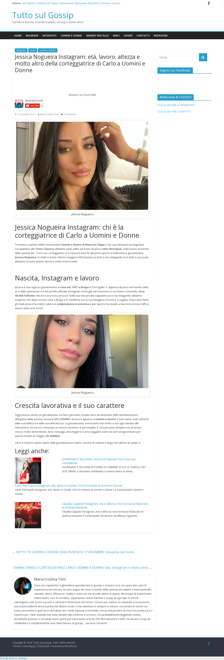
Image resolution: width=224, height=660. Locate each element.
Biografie (32, 35)
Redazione (161, 35)
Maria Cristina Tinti (49, 114)
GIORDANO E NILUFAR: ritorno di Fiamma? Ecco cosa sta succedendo (98, 461)
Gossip (128, 35)
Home (18, 35)
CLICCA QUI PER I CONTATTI (174, 111)
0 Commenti (70, 114)
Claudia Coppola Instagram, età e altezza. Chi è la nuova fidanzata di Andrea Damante (105, 505)
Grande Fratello (97, 35)
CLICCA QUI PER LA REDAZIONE (176, 105)
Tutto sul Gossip (43, 14)
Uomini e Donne (71, 35)
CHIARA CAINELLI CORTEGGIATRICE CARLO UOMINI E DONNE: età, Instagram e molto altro (82, 567)
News (32, 50)
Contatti (143, 35)
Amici (116, 35)
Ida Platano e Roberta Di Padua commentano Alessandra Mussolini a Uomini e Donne (71, 3)
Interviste (50, 35)
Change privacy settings (13, 658)
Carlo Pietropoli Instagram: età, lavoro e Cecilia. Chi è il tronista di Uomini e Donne (68, 485)
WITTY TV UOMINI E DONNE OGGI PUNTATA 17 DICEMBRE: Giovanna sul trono (73, 552)
